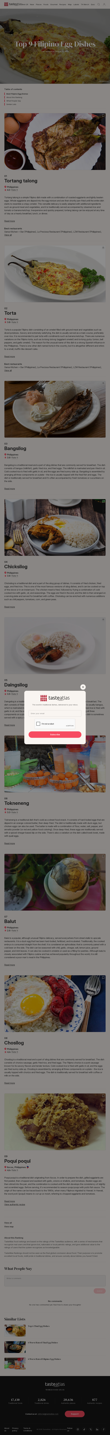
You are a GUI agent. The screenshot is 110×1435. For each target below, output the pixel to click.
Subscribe (55, 734)
